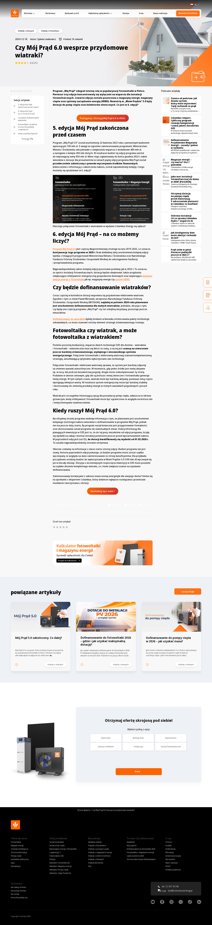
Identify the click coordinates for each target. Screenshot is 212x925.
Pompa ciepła (16, 856)
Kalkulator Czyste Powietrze (60, 873)
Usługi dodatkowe (58, 838)
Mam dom (105, 738)
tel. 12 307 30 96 (170, 886)
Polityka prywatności (173, 869)
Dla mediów (170, 859)
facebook (116, 505)
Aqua (13, 863)
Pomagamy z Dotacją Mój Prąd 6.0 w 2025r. (102, 118)
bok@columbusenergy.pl (180, 890)
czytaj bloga (187, 591)
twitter (146, 505)
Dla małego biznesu (18, 887)
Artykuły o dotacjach (96, 859)
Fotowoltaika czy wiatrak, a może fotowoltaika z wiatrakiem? (27, 127)
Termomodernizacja (19, 852)
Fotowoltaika (16, 842)
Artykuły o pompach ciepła (98, 849)
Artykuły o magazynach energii (100, 852)
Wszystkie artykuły (95, 842)
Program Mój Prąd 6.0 (64, 248)
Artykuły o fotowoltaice (97, 845)
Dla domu (28, 13)
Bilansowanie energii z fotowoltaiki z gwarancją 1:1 (63, 851)
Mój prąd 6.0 (131, 845)
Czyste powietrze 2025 (135, 856)
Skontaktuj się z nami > (102, 491)
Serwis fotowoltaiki (56, 842)
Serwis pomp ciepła (56, 845)
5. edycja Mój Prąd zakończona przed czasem (28, 105)
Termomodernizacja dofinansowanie (141, 859)
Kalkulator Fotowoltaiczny (59, 863)
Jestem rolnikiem (106, 746)
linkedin (132, 505)
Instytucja (138, 746)
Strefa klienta (170, 849)
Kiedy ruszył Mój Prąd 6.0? (27, 133)
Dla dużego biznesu (18, 890)
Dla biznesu (50, 13)
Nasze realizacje (160, 13)
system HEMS (122, 279)
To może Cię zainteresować (140, 838)
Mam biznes (170, 738)
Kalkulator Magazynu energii (60, 866)
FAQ (89, 866)
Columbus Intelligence (19, 849)
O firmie (168, 842)
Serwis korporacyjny (173, 856)
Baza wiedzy (94, 838)
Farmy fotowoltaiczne (171, 746)
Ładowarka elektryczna (20, 859)
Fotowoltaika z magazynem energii (140, 852)
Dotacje (126, 13)
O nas (141, 13)
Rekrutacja (169, 852)
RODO (167, 866)
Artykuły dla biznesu (95, 863)
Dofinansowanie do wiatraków (69, 319)
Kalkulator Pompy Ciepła (58, 869)
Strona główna (83, 810)
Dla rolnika (15, 894)
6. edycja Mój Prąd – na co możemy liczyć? (26, 112)
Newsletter (131, 842)
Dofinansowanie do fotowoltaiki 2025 (141, 849)
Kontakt (168, 845)
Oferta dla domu (19, 838)
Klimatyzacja (15, 866)
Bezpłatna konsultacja (188, 13)
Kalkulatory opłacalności (99, 13)
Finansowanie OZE (56, 856)
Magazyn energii (17, 845)
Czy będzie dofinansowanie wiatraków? (28, 119)
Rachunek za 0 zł (72, 13)
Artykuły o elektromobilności (99, 856)
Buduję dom (138, 738)
